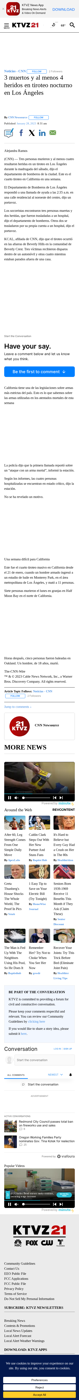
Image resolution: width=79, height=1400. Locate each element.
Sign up (67, 1048)
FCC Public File (15, 1283)
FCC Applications (16, 1278)
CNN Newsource (17, 117)
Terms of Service (15, 1294)
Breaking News (14, 1320)
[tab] (16, 1075)
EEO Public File (15, 1273)
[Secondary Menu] (9, 25)
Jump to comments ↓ (18, 707)
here (24, 1033)
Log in (57, 1048)
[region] (39, 1103)
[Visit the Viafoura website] (66, 1156)
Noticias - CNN (42, 691)
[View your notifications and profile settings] (70, 1075)
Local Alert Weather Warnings (24, 1341)
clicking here (36, 1021)
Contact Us (11, 1268)
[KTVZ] (27, 25)
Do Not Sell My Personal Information (29, 1299)
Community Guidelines (19, 1263)
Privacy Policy (14, 1289)
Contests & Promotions (19, 1326)
